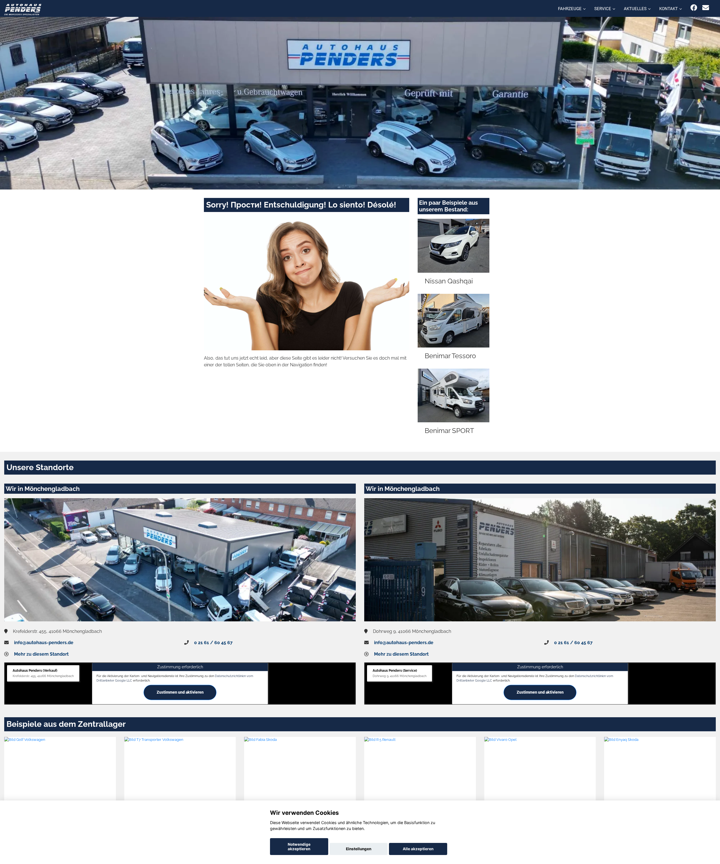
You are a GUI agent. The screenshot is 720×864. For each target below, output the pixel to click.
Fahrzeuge (570, 8)
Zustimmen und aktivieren (180, 692)
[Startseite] (22, 9)
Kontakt (668, 8)
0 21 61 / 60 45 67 (213, 642)
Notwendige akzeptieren (299, 846)
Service (602, 8)
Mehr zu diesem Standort (41, 654)
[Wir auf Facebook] (693, 8)
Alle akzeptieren (418, 849)
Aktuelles (635, 8)
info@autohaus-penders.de (43, 642)
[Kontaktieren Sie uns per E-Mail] (705, 8)
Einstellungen (358, 849)
